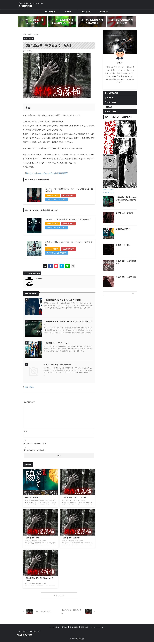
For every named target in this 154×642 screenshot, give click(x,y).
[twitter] (45, 266)
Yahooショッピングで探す (56, 199)
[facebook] (50, 266)
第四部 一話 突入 (123, 245)
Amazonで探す (52, 195)
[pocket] (56, 266)
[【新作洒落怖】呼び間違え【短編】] (62, 266)
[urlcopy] (73, 266)
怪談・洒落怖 (86, 12)
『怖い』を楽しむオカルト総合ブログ (28, 631)
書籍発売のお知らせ (32, 497)
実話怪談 (68, 12)
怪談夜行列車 (25, 6)
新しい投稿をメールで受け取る (35, 450)
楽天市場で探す (68, 195)
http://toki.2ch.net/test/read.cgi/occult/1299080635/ (47, 173)
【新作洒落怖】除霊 (32, 537)
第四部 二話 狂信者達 (124, 213)
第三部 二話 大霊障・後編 (126, 277)
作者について (104, 12)
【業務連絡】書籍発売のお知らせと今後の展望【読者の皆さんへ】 (126, 200)
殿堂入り (109, 107)
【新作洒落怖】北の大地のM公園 (74, 497)
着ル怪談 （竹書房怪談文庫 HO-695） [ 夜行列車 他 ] (68, 219)
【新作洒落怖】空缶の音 (70, 537)
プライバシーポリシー (98, 627)
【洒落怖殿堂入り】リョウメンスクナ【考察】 (63, 299)
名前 (25, 431)
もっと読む (60, 595)
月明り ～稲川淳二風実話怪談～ (57, 364)
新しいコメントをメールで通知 (35, 443)
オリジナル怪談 (50, 12)
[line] (67, 266)
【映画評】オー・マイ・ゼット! (57, 343)
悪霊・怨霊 (84, 627)
